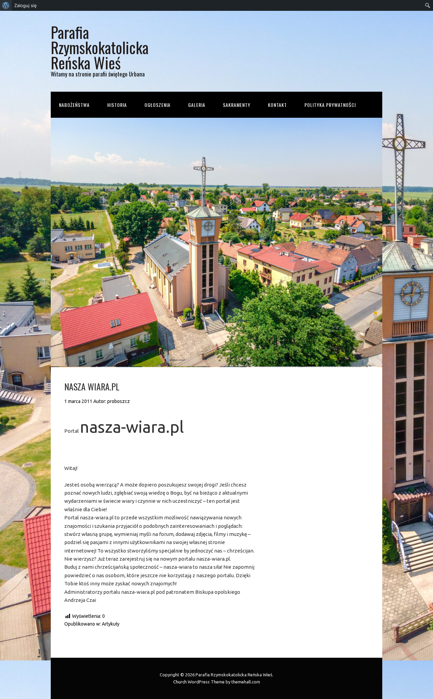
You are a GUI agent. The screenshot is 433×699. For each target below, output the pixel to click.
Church (180, 681)
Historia (117, 104)
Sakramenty (236, 104)
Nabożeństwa (74, 104)
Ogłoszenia (157, 104)
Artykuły (110, 624)
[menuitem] (6, 5)
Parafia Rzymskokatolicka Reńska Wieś (100, 47)
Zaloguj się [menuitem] (25, 5)
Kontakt (277, 104)
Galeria (196, 104)
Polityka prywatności (330, 104)
